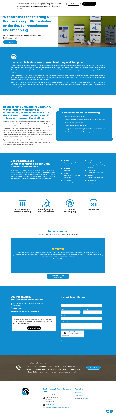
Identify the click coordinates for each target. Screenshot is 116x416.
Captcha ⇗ (66, 335)
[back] (14, 255)
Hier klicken (74, 333)
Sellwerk (85, 398)
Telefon (85, 309)
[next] (102, 255)
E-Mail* (63, 309)
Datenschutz (79, 395)
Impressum (78, 392)
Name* (63, 303)
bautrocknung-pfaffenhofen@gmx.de (26, 311)
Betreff (63, 316)
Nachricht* (64, 322)
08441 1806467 (18, 308)
